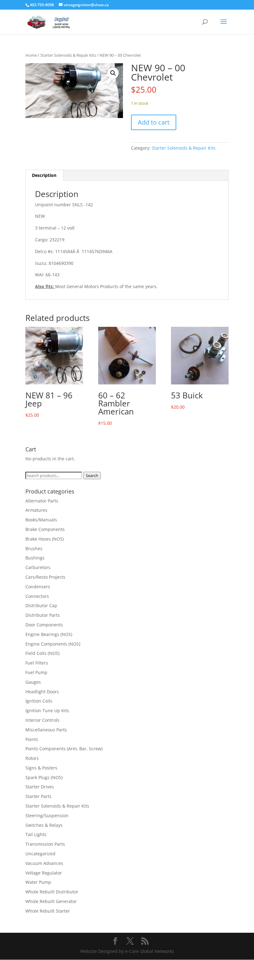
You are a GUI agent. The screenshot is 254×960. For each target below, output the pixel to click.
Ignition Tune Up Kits (47, 710)
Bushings (35, 558)
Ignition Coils (38, 701)
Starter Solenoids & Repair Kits (68, 55)
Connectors (37, 596)
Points (31, 739)
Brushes (33, 548)
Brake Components (45, 529)
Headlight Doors (42, 692)
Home (31, 55)
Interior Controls (42, 720)
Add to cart (153, 122)
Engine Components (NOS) (52, 644)
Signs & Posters (41, 768)
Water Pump (38, 882)
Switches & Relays (44, 825)
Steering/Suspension (46, 815)
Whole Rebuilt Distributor (51, 892)
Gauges (33, 682)
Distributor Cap (41, 605)
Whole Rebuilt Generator (51, 901)
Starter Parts (38, 796)
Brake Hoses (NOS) (44, 539)
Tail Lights (35, 834)
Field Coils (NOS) (42, 653)
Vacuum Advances (44, 863)
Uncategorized (40, 854)
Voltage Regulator (43, 873)
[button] (113, 73)
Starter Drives (39, 787)
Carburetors (37, 567)
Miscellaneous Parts (46, 730)
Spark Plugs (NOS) (44, 777)
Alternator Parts (41, 501)
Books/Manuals (41, 520)
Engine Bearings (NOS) (48, 634)
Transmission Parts (45, 844)
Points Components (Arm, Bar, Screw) (64, 749)
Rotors (32, 758)
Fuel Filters (36, 663)
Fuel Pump (36, 672)
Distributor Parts (42, 615)
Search (92, 475)
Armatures (36, 510)
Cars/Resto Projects (45, 577)
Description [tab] (44, 175)
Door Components (44, 625)
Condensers (37, 587)
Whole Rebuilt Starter (47, 911)
